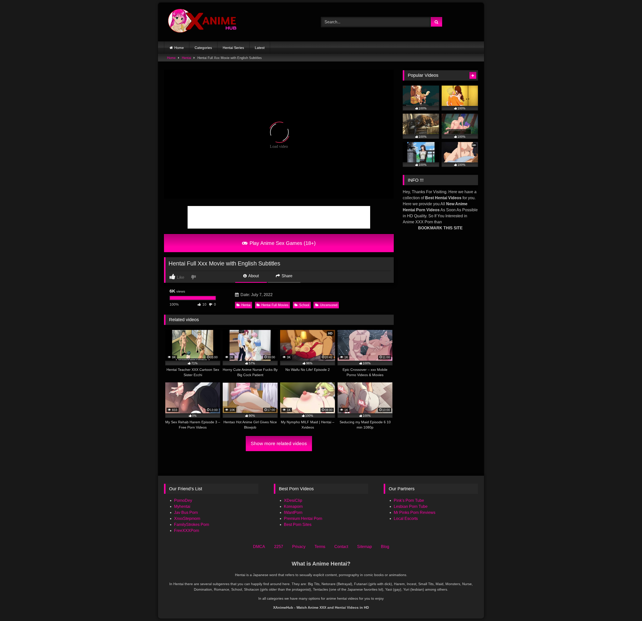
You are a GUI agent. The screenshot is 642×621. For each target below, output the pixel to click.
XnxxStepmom (187, 518)
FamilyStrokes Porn (191, 524)
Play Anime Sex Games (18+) (282, 243)
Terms (319, 546)
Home (179, 48)
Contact (341, 546)
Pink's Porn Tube (409, 500)
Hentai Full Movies (274, 305)
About (253, 276)
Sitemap (364, 546)
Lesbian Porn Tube (411, 506)
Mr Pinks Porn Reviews (415, 512)
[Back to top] (626, 606)
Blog (385, 546)
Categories (203, 48)
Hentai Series (233, 48)
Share (286, 276)
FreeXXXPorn (186, 530)
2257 (278, 546)
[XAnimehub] (203, 22)
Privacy (298, 546)
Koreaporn (293, 506)
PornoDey (183, 500)
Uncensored (328, 305)
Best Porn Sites (297, 524)
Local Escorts (406, 518)
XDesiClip (293, 500)
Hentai (186, 58)
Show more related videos (279, 443)
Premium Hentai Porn (303, 518)
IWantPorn (293, 512)
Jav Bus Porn (186, 512)
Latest (260, 48)
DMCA (259, 546)
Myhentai (182, 506)
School (304, 305)
